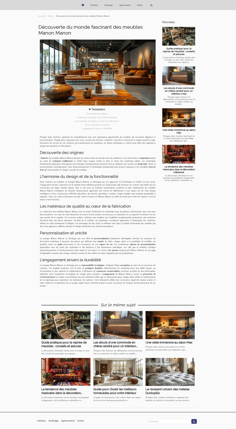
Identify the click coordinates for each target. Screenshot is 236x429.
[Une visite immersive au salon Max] (178, 117)
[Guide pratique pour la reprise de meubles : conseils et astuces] (178, 36)
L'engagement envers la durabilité (97, 128)
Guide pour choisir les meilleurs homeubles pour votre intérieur (114, 391)
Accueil (41, 15)
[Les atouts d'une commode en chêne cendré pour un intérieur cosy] (178, 75)
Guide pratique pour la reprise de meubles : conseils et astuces (179, 51)
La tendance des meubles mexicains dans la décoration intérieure (179, 169)
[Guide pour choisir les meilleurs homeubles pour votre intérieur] (118, 371)
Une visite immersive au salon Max (178, 131)
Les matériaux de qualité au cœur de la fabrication (97, 121)
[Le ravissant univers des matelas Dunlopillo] (170, 371)
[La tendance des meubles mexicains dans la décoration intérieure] (178, 154)
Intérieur (94, 5)
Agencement (125, 5)
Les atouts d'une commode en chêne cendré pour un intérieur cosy (179, 91)
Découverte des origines (97, 113)
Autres (140, 5)
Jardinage (108, 5)
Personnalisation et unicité (97, 124)
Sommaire (98, 109)
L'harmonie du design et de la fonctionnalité (97, 117)
